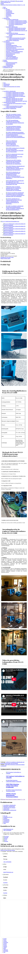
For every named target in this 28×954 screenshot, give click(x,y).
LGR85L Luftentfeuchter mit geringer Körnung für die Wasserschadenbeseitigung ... (15, 137)
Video (7, 17)
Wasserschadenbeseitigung (11, 58)
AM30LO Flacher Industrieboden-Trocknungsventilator (12, 795)
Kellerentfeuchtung (10, 42)
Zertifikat (8, 9)
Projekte (5, 60)
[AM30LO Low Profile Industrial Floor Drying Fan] (15, 791)
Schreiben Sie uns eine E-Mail (7, 257)
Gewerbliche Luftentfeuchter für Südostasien (15, 96)
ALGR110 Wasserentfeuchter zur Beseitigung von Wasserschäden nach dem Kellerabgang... (15, 177)
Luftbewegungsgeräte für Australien (16, 39)
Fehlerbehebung (9, 65)
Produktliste (8, 14)
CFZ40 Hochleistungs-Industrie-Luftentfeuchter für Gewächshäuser (13, 129)
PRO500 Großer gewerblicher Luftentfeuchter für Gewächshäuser (13, 190)
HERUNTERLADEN (5, 258)
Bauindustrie (8, 44)
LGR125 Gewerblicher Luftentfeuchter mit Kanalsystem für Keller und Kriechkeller (12, 763)
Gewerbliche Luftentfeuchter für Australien (18, 22)
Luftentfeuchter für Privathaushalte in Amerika (16, 103)
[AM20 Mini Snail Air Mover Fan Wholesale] (15, 781)
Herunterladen (9, 10)
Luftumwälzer (9, 36)
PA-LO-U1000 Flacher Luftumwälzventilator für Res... (12, 145)
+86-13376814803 (11, 1)
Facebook (5, 882)
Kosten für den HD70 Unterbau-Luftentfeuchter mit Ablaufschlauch (13, 163)
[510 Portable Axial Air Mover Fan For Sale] (15, 773)
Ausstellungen (9, 12)
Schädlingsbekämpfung (11, 56)
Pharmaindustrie (9, 55)
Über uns (5, 8)
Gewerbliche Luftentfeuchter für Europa (17, 23)
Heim (4, 7)
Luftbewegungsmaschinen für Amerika (17, 38)
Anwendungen (6, 41)
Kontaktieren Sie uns (7, 67)
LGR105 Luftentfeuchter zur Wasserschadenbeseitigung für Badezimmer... (12, 202)
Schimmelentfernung (10, 54)
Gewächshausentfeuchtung (12, 50)
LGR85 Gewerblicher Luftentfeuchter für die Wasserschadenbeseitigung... (15, 209)
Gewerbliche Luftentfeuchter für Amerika (18, 20)
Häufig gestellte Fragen (8, 66)
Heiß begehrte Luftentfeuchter (12, 40)
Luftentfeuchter (6, 18)
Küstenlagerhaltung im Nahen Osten (14, 46)
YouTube (5, 892)
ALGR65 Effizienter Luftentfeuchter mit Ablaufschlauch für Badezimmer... (14, 169)
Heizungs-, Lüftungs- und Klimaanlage (14, 51)
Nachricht (5, 61)
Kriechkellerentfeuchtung (11, 45)
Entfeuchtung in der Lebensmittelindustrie (15, 49)
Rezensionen (8, 15)
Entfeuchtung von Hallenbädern (13, 52)
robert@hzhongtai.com (8, 829)
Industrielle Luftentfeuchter (12, 26)
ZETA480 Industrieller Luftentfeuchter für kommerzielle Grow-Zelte (15, 184)
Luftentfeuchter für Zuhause (12, 33)
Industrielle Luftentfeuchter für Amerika (17, 28)
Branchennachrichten (10, 63)
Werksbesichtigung (10, 13)
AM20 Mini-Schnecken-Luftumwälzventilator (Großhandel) (12, 786)
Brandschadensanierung (11, 47)
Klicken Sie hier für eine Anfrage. (8, 850)
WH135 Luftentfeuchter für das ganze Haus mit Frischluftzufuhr (14, 157)
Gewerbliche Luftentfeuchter (12, 19)
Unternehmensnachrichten (11, 62)
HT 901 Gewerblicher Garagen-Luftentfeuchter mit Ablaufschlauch (13, 117)
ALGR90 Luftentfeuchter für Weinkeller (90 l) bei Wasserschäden (14, 151)
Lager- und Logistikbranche (12, 57)
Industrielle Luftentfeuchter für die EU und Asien (16, 101)
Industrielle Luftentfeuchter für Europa (17, 29)
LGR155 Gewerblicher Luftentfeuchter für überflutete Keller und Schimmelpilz (15, 196)
